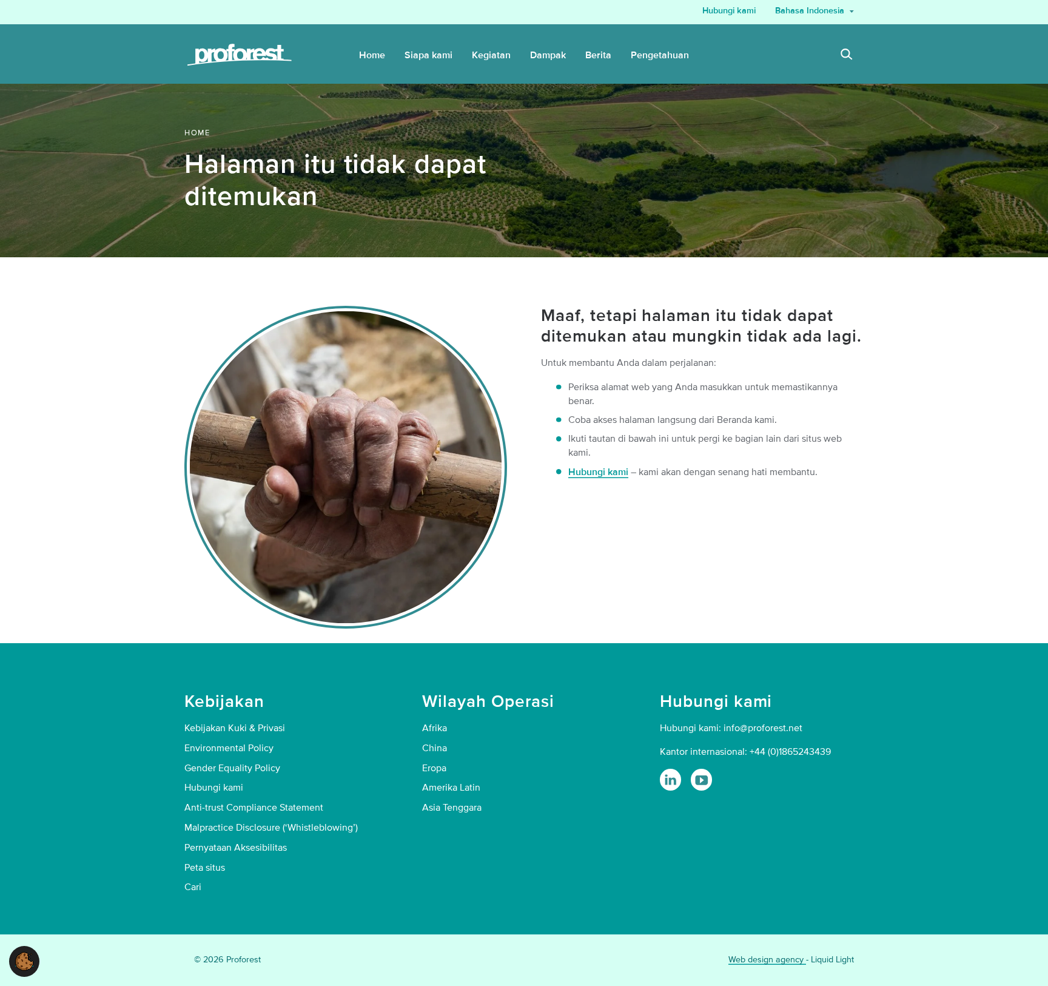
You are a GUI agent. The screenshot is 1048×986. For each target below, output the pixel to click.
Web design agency (767, 959)
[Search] (846, 56)
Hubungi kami (598, 472)
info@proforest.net (763, 728)
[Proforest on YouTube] (701, 779)
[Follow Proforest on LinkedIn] (670, 779)
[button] (24, 960)
